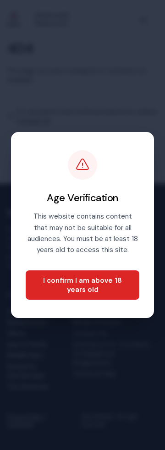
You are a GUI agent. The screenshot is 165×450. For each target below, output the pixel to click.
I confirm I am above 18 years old (82, 285)
